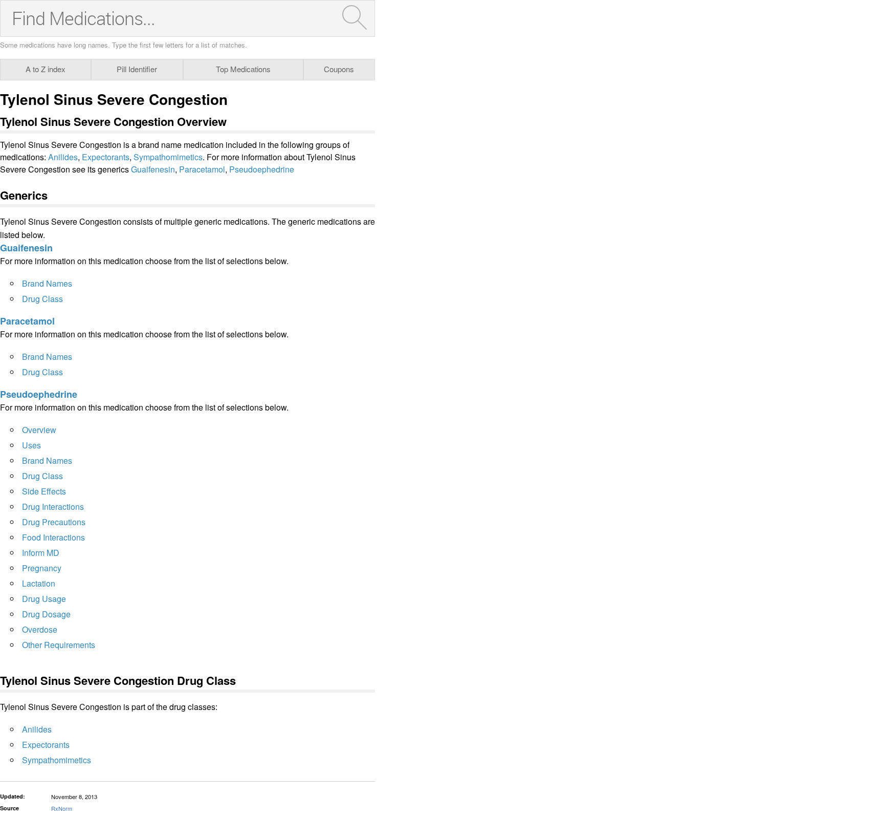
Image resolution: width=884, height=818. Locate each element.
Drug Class (42, 299)
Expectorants (105, 157)
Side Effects (44, 491)
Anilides (63, 157)
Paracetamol (202, 169)
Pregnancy (41, 568)
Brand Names (47, 283)
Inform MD (40, 552)
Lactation (38, 583)
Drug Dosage (46, 614)
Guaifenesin (153, 169)
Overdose (39, 629)
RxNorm (61, 808)
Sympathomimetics (168, 157)
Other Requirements (58, 645)
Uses (31, 445)
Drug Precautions (53, 522)
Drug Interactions (53, 506)
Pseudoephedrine (261, 169)
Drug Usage (44, 599)
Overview (39, 430)
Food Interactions (53, 537)
